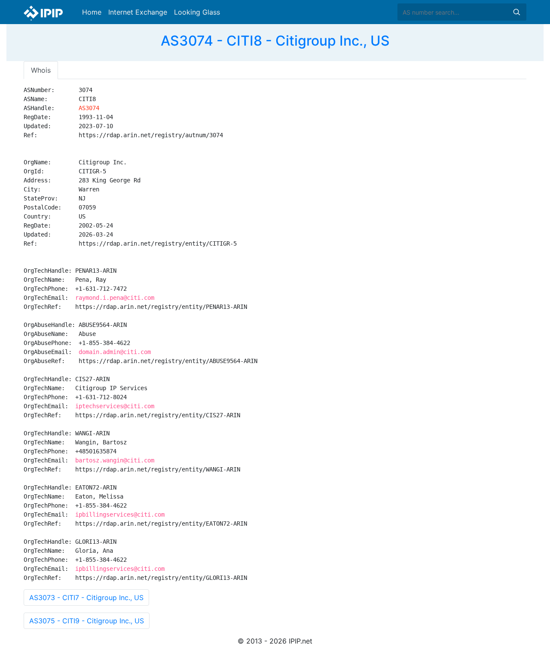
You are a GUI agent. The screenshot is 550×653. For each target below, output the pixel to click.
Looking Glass (197, 12)
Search (516, 12)
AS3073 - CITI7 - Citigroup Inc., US (86, 597)
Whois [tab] (41, 70)
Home (91, 12)
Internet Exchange (137, 12)
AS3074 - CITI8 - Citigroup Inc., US (275, 40)
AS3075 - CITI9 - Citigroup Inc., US (86, 620)
